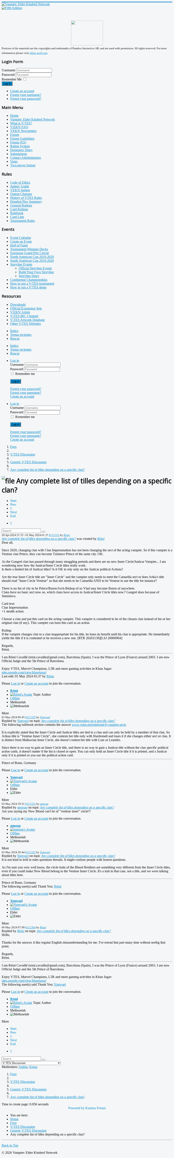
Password (8, 74)
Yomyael (45, 717)
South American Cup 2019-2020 (32, 260)
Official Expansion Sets (26, 308)
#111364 (30, 927)
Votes (14, 161)
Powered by (76, 1108)
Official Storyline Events (35, 268)
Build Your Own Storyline (36, 272)
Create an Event (21, 241)
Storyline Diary (29, 276)
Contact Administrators (25, 157)
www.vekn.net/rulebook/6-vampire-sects (99, 724)
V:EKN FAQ (19, 127)
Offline (15, 698)
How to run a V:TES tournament (32, 283)
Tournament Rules (22, 220)
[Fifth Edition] (12, 8)
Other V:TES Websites (25, 323)
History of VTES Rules (26, 198)
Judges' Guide (19, 186)
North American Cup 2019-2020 (32, 257)
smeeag (44, 803)
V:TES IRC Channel (24, 316)
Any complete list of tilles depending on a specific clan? (39, 538)
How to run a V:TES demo (28, 287)
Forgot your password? (25, 98)
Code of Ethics (20, 182)
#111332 (30, 852)
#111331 (30, 803)
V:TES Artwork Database (27, 320)
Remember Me (12, 79)
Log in (7, 83)
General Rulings (21, 205)
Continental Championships (28, 279)
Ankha (23, 1067)
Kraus (33, 1067)
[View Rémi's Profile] (21, 694)
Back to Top (10, 1145)
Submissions (18, 154)
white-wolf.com (38, 53)
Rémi (67, 535)
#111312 (54, 535)
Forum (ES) (18, 142)
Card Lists (17, 217)
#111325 (30, 717)
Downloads (18, 304)
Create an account (22, 91)
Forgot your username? (25, 95)
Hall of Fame (19, 245)
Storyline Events (21, 264)
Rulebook (16, 213)
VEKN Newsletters (23, 131)
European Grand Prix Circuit (29, 253)
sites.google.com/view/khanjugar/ (24, 672)
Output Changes (21, 194)
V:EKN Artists (20, 312)
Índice (14, 331)
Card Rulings (19, 209)
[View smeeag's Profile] (22, 829)
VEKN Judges (20, 190)
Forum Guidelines (22, 138)
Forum (14, 134)
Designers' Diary (21, 150)
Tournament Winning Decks (29, 249)
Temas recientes (20, 334)
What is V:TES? (21, 123)
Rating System (20, 146)
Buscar (15, 338)
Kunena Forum (95, 1108)
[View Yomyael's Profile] (23, 781)
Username (8, 70)
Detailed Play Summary (26, 201)
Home (14, 115)
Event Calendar (20, 237)
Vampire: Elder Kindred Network (32, 119)
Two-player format (22, 165)
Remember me (25, 374)
